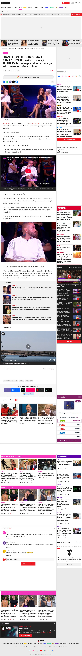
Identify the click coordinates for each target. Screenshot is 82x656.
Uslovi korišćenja (62, 646)
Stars (10, 48)
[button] (52, 71)
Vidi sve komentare (28, 564)
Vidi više (69, 564)
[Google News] (79, 76)
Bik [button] (61, 546)
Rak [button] (69, 546)
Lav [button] (72, 546)
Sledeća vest (47, 368)
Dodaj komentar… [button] (12, 559)
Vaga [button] (79, 546)
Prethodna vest (10, 368)
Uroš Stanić (7, 123)
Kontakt (23, 646)
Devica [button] (75, 546)
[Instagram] (62, 76)
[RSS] (76, 76)
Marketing (18, 646)
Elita (16, 380)
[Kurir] (5, 3)
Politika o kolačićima (38, 646)
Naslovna (4, 48)
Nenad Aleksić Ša (8, 380)
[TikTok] (72, 76)
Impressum (29, 646)
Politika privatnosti (52, 646)
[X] (66, 76)
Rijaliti (14, 48)
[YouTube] (69, 76)
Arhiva (45, 646)
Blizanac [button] (65, 546)
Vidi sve (69, 341)
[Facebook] (59, 76)
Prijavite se (26, 635)
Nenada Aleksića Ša (35, 123)
